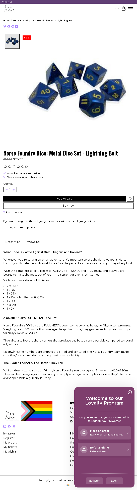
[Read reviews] (14, 167)
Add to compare (15, 212)
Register (9, 438)
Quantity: (8, 183)
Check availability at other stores (25, 177)
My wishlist (10, 451)
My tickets (10, 447)
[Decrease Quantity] (6, 189)
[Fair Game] (9, 9)
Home (6, 20)
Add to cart (64, 198)
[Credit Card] (68, 485)
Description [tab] (13, 241)
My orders (10, 442)
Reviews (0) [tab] (32, 241)
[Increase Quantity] (13, 189)
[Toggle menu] (130, 8)
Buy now (68, 205)
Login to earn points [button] (22, 227)
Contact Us (7, 2)
